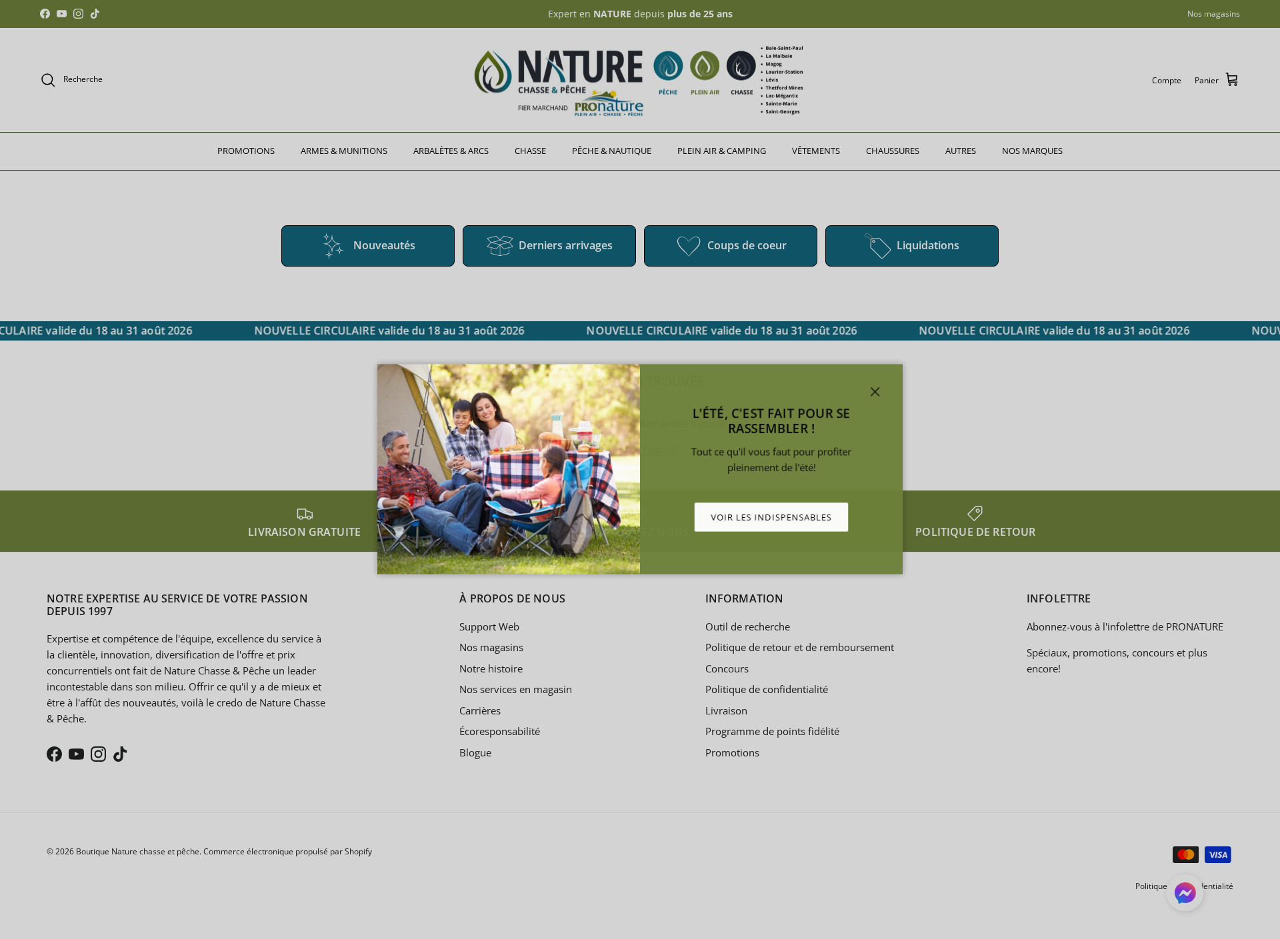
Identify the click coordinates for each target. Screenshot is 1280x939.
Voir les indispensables (773, 518)
